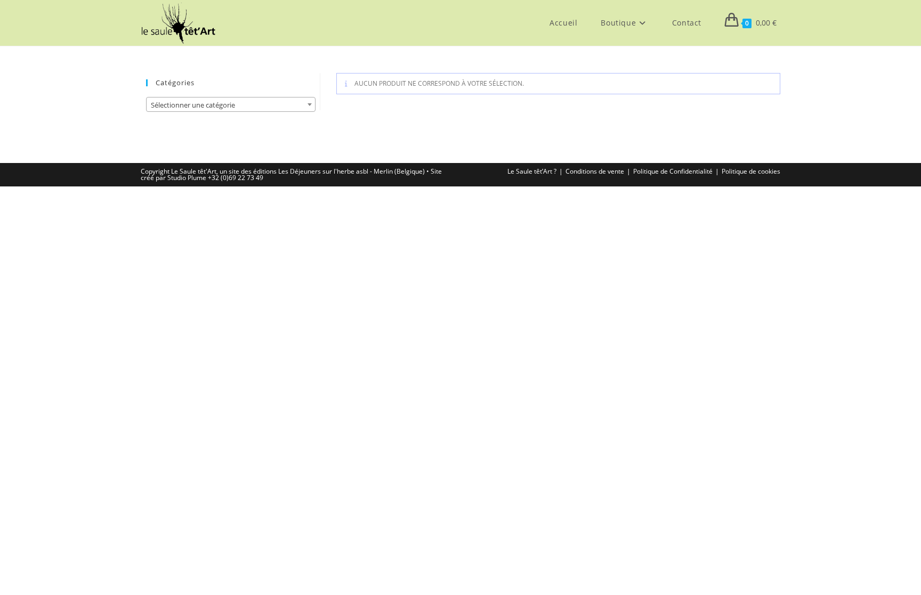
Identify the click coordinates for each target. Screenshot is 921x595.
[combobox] (231, 104)
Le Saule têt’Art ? (531, 171)
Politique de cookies (751, 171)
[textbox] (231, 104)
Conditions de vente (594, 171)
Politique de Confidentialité (673, 171)
